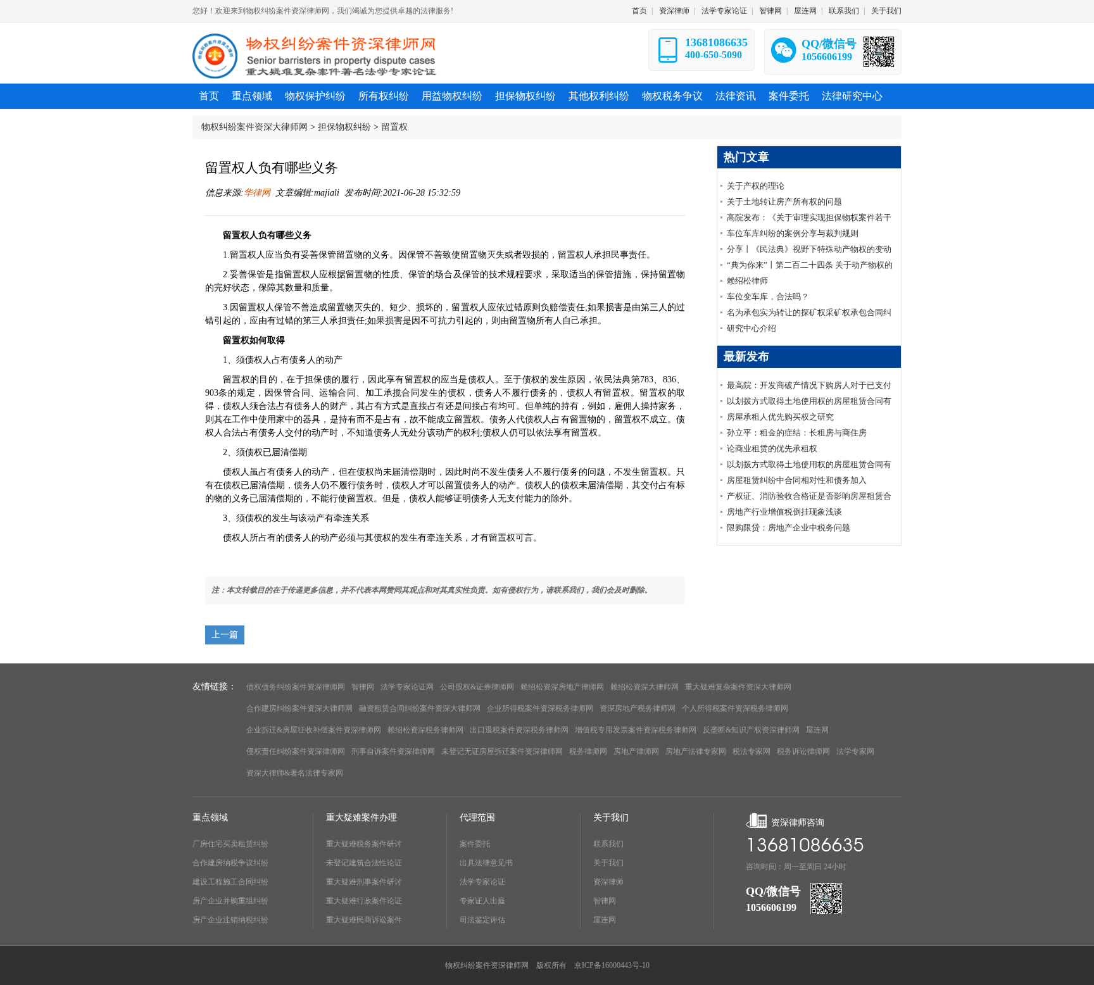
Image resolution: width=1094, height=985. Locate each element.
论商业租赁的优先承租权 (772, 448)
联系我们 (844, 10)
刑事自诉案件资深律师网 (393, 751)
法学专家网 (855, 751)
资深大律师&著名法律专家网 (294, 773)
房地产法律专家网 (695, 751)
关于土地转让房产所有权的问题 (784, 201)
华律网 (257, 193)
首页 (639, 10)
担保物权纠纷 (344, 127)
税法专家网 (751, 751)
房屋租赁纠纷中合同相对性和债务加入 (797, 480)
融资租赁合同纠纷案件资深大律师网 (420, 708)
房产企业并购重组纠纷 (230, 900)
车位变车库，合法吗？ (768, 296)
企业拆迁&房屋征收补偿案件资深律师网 (313, 729)
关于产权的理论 (755, 186)
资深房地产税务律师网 (638, 708)
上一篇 (224, 634)
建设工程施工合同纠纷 (230, 881)
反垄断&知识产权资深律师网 (751, 729)
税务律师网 (588, 751)
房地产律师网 (636, 751)
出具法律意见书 (486, 862)
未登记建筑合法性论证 (364, 862)
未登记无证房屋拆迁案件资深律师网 (502, 751)
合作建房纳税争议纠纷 (230, 862)
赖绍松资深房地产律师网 (562, 686)
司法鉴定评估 (482, 919)
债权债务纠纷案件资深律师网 (295, 686)
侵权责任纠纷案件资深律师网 (295, 751)
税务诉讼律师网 (803, 751)
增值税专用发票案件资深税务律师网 (635, 729)
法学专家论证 (724, 10)
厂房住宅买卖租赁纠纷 (230, 843)
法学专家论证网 (407, 686)
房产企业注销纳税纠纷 (230, 919)
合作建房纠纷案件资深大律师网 (299, 708)
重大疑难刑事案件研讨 (364, 881)
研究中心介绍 (751, 328)
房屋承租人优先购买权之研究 (780, 417)
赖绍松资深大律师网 (644, 686)
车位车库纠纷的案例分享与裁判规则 (792, 233)
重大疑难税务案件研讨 (364, 843)
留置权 (394, 127)
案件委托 (475, 843)
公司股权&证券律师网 (477, 686)
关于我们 (886, 10)
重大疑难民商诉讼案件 (364, 919)
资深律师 (674, 10)
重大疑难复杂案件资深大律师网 (738, 686)
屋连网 (805, 10)
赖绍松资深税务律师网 (425, 729)
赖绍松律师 (747, 280)
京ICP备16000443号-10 (612, 965)
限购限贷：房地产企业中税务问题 (788, 527)
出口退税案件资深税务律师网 (519, 729)
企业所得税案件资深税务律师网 (540, 708)
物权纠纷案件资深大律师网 (254, 127)
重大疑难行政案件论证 (364, 900)
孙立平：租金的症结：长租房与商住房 (797, 432)
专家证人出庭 (482, 900)
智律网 (770, 10)
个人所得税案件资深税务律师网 (735, 708)
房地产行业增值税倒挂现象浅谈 (784, 512)
